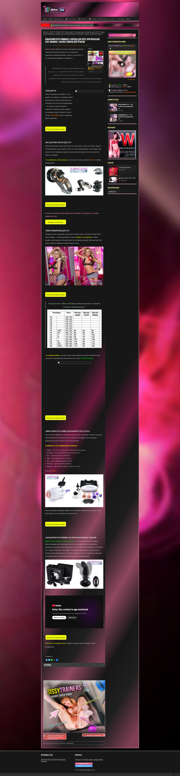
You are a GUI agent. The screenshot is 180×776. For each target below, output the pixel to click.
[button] (133, 64)
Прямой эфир (69, 32)
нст (68, 669)
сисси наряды (48, 675)
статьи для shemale (73, 675)
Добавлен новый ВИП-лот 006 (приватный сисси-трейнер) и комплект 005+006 (55, 736)
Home (47, 32)
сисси (99, 672)
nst (49, 669)
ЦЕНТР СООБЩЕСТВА (56, 32)
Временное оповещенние (94, 735)
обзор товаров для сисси (51, 672)
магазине (131, 46)
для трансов (55, 669)
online (112, 192)
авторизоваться (70, 743)
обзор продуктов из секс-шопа (88, 669)
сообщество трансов (60, 675)
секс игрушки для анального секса (69, 672)
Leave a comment (86, 45)
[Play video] (122, 64)
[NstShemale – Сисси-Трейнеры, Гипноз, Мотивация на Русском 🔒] (54, 9)
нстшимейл (75, 669)
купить (63, 669)
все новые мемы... (132, 79)
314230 (124, 87)
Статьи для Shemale (76, 45)
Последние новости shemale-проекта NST (87, 32)
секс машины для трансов (88, 672)
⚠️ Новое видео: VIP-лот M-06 (127, 178)
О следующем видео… (58, 25)
